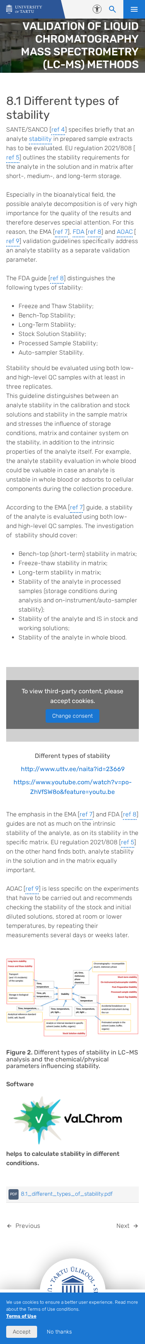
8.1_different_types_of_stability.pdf (67, 1194)
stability (40, 138)
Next (123, 1225)
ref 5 (12, 157)
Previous (27, 1225)
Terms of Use (21, 1316)
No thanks (59, 1332)
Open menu (134, 9)
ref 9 (12, 241)
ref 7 (61, 231)
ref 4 (58, 129)
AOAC (125, 231)
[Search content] (112, 9)
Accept (22, 1332)
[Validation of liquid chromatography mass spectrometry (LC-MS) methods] (24, 9)
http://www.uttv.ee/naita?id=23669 (73, 769)
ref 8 (94, 231)
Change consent (72, 716)
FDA (78, 231)
